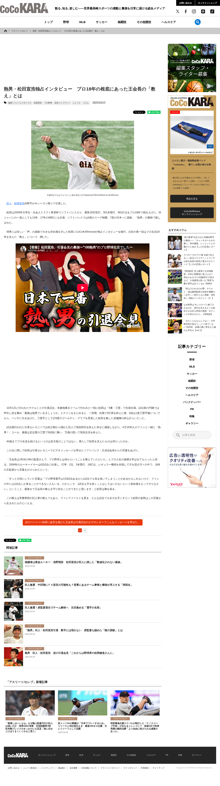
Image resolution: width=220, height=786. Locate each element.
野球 (66, 22)
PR (192, 409)
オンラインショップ (207, 3)
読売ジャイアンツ (62, 103)
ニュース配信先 (30, 768)
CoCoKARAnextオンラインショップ (192, 212)
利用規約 (145, 768)
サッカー (101, 22)
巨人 (9, 203)
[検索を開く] (198, 22)
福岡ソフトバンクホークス (19, 103)
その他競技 (144, 22)
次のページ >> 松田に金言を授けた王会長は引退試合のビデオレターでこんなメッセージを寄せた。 (82, 522)
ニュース (76, 103)
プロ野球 (48, 103)
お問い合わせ (185, 3)
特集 (192, 416)
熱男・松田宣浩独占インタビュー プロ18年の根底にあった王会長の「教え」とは (69, 31)
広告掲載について (89, 768)
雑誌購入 (62, 768)
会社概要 (73, 768)
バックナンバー (192, 402)
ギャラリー (192, 423)
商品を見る (192, 198)
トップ (48, 22)
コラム (86, 103)
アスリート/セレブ (20, 31)
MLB (82, 22)
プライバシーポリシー (110, 768)
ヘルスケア (169, 22)
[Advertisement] (83, 61)
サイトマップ (158, 768)
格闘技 (122, 22)
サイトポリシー (130, 768)
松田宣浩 (38, 103)
